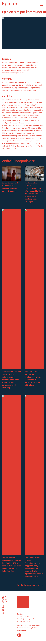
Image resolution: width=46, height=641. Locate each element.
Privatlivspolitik (22, 630)
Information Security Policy (27, 628)
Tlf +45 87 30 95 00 (24, 616)
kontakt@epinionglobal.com (27, 619)
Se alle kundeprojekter (28, 585)
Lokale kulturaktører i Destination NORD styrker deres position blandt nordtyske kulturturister (11, 566)
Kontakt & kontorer (24, 621)
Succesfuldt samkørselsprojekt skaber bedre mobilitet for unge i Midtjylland (33, 380)
